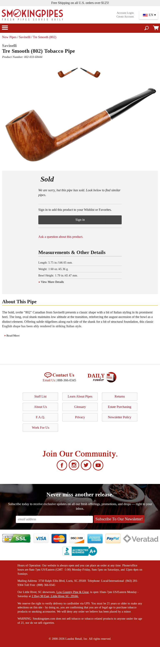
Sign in (80, 219)
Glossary (80, 407)
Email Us (49, 380)
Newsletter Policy (119, 417)
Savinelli (24, 37)
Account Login (125, 12)
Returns (120, 396)
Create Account (125, 16)
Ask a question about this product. (60, 236)
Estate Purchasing (119, 407)
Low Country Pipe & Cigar (72, 592)
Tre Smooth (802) (44, 37)
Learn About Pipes (80, 396)
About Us (40, 407)
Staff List (40, 396)
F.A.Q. (40, 417)
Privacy (80, 417)
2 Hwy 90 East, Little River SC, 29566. (55, 596)
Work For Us (40, 427)
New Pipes (9, 37)
